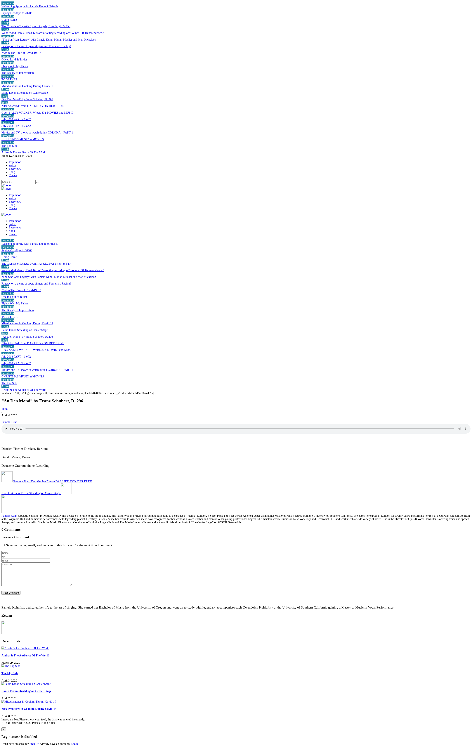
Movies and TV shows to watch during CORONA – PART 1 (37, 132)
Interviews (7, 109)
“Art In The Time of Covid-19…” (21, 52)
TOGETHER (9, 79)
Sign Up (34, 743)
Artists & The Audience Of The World (23, 152)
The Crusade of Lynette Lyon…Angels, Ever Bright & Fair (35, 26)
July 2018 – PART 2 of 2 (16, 125)
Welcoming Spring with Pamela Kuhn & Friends (29, 6)
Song (4, 96)
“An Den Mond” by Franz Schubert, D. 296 (27, 99)
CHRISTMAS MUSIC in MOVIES (22, 139)
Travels (13, 175)
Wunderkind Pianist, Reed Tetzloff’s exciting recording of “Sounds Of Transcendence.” (52, 32)
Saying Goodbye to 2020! (16, 13)
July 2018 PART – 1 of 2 (16, 119)
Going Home (9, 19)
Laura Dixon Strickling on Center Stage (24, 92)
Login (74, 743)
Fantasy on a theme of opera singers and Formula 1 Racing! (36, 46)
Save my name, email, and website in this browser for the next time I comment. (59, 545)
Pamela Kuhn (9, 422)
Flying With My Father (14, 66)
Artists (5, 23)
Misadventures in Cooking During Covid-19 (27, 86)
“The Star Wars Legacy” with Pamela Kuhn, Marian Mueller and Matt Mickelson (48, 39)
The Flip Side (9, 145)
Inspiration (7, 3)
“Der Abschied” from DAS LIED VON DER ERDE (32, 106)
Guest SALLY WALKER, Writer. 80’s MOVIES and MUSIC (37, 112)
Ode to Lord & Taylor (14, 59)
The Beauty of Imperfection (17, 72)
